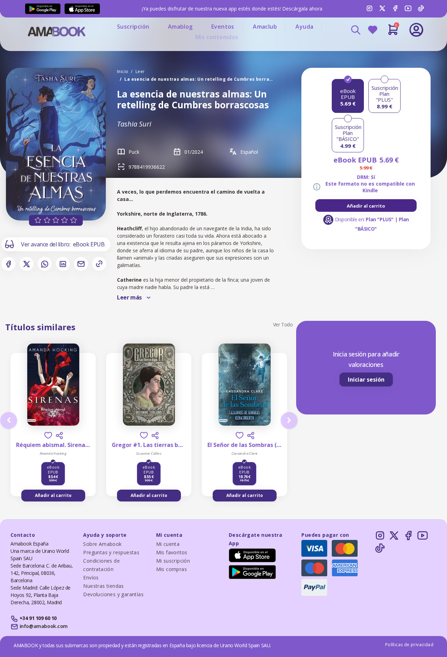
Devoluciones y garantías (113, 594)
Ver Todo (283, 324)
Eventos (222, 26)
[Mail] (81, 264)
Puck (134, 152)
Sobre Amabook (102, 544)
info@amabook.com (44, 626)
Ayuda (304, 26)
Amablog (180, 26)
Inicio (122, 71)
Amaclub (265, 26)
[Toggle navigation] (387, 49)
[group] (366, 205)
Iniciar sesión (366, 379)
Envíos (90, 577)
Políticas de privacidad (409, 645)
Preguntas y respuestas (111, 552)
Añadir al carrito (366, 206)
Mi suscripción (173, 560)
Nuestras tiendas (103, 586)
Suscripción (133, 26)
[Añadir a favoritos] (48, 435)
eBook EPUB (89, 244)
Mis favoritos (172, 552)
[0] (393, 32)
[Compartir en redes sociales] (59, 435)
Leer (140, 71)
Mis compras (171, 569)
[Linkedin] (63, 264)
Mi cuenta (168, 544)
